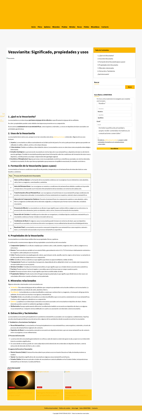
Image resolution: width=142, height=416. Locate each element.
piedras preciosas (59, 137)
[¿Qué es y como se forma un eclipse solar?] (21, 380)
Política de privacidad (51, 408)
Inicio (33, 27)
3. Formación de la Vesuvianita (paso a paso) (111, 62)
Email (99, 121)
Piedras (64, 27)
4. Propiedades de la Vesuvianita (108, 65)
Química (47, 27)
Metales (72, 27)
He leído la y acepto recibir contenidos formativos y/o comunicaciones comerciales (112, 142)
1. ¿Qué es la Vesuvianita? (106, 55)
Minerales (56, 27)
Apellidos (101, 118)
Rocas (79, 27)
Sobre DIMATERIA (84, 408)
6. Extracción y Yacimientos (106, 71)
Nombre (100, 111)
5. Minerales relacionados (106, 68)
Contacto (105, 27)
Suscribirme (114, 148)
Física (40, 27)
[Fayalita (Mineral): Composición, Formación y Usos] (78, 380)
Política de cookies (64, 408)
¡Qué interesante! (103, 74)
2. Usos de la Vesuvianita (105, 59)
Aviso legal (75, 408)
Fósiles (86, 27)
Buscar (96, 82)
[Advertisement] (71, 12)
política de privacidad (111, 140)
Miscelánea (95, 27)
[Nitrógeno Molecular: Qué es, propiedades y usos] (49, 380)
